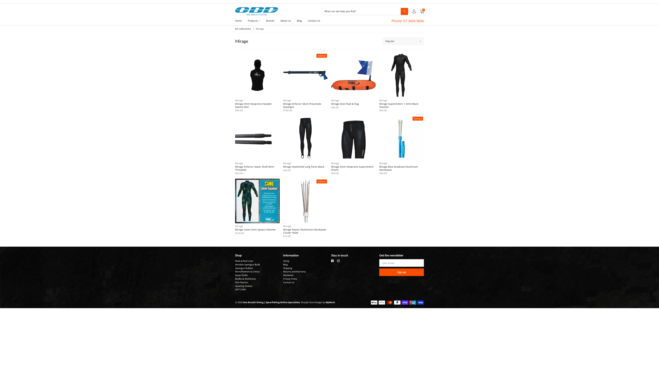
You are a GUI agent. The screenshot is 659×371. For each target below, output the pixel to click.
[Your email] (401, 263)
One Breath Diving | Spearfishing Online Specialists (271, 302)
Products (253, 20)
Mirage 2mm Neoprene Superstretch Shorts (352, 168)
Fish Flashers (241, 282)
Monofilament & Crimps (247, 271)
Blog (299, 20)
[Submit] (404, 11)
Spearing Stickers (243, 286)
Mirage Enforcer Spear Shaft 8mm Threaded (254, 168)
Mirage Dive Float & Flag (345, 103)
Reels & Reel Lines (244, 260)
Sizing (286, 260)
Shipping (287, 268)
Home (238, 20)
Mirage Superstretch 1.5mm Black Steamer (398, 105)
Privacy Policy (290, 278)
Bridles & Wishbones (245, 278)
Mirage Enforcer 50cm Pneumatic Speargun (302, 105)
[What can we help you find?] (365, 11)
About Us (285, 20)
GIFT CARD (240, 289)
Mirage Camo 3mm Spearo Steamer (255, 229)
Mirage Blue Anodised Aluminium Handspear (398, 168)
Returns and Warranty (294, 271)
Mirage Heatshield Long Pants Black (303, 166)
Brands (270, 20)
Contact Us (314, 20)
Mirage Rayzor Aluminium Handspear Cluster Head (304, 231)
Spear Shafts (241, 275)
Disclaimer (288, 275)
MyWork (330, 302)
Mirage (239, 100)
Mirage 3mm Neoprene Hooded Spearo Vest (253, 105)
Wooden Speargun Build (247, 264)
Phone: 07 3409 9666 (407, 21)
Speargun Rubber (244, 268)
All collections (243, 28)
